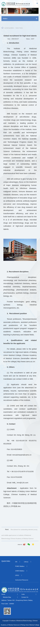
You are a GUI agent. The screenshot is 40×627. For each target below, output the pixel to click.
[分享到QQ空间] (33, 544)
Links (23, 594)
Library (26, 561)
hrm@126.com (22, 483)
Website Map (7, 597)
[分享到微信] (29, 544)
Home (17, 28)
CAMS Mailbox (19, 571)
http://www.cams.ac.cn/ (26, 362)
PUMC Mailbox (19, 566)
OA (16, 561)
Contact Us (24, 597)
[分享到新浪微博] (24, 544)
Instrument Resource (21, 580)
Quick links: (5, 561)
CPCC (17, 575)
